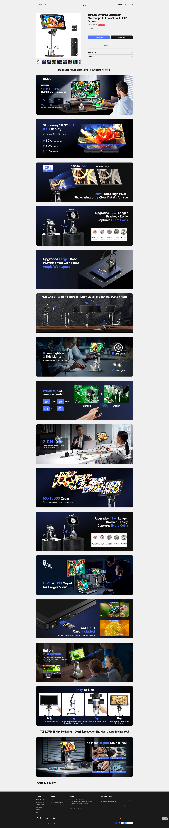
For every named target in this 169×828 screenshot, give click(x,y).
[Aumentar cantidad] (98, 31)
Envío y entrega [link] (55, 800)
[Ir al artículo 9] (81, 62)
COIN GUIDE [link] (97, 3)
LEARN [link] (84, 6)
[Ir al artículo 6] (65, 62)
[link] (42, 4)
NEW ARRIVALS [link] (63, 3)
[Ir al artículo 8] (75, 62)
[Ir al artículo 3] (49, 62)
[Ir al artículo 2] (44, 62)
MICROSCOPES (74, 3)
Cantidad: (90, 28)
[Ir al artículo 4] (54, 62)
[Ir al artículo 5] (59, 62)
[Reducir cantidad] (90, 31)
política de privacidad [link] (56, 805)
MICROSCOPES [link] (40, 802)
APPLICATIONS (86, 3)
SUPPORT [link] (38, 809)
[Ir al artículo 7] (70, 62)
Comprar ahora (121, 37)
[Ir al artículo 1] (38, 62)
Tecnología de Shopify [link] (49, 823)
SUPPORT (105, 3)
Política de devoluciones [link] (57, 802)
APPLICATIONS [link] (40, 805)
